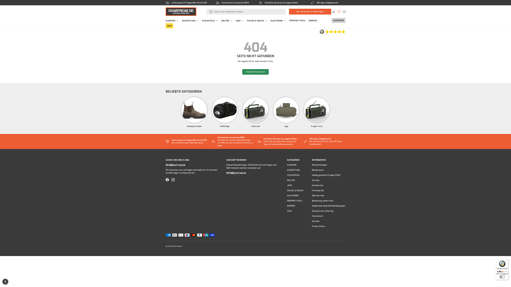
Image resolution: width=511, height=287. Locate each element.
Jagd (286, 126)
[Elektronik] (255, 110)
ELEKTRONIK (277, 20)
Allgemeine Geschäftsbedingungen (328, 205)
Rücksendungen (319, 165)
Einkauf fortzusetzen (255, 72)
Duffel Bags (225, 126)
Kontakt (316, 221)
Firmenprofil (318, 190)
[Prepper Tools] (317, 110)
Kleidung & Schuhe (194, 126)
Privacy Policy (318, 226)
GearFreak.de (177, 246)
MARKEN (313, 20)
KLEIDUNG (170, 20)
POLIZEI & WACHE (255, 20)
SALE (169, 25)
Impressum (317, 216)
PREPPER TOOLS (297, 20)
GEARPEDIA (338, 20)
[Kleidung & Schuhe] (194, 110)
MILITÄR (225, 20)
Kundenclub (317, 185)
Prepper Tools (317, 126)
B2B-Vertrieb (318, 195)
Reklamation (318, 170)
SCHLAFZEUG (208, 20)
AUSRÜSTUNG (188, 20)
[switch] (502, 276)
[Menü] (506, 260)
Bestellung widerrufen (322, 200)
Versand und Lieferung (322, 211)
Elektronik (255, 126)
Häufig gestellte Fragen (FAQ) (326, 175)
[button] (344, 11)
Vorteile (315, 180)
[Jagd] (286, 110)
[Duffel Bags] (225, 110)
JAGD (238, 20)
